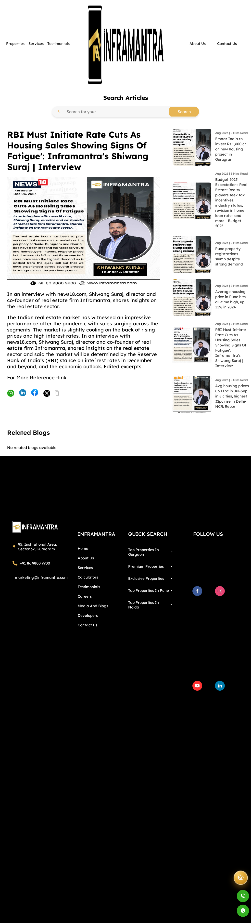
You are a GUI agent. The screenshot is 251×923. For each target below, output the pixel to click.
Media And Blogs (93, 606)
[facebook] (197, 591)
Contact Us (87, 625)
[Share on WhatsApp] (10, 394)
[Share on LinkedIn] (22, 393)
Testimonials (89, 586)
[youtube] (197, 686)
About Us (86, 558)
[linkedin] (220, 686)
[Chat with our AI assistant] (241, 877)
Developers (88, 615)
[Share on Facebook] (34, 393)
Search (184, 111)
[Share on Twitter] (46, 393)
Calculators (88, 577)
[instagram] (220, 591)
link (62, 377)
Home (83, 548)
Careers (85, 596)
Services (85, 567)
